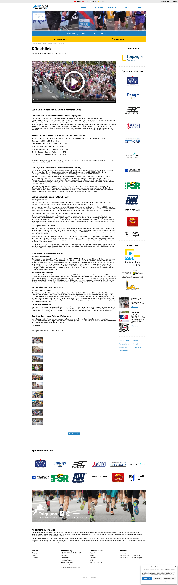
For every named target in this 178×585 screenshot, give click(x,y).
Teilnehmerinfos (42, 43)
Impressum (167, 581)
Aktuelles (136, 344)
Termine (93, 558)
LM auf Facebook (124, 341)
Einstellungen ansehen (169, 578)
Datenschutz (85, 577)
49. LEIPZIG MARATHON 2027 (71, 553)
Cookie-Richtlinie (152, 581)
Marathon (64, 555)
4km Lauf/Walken (66, 560)
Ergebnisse (99, 7)
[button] (175, 567)
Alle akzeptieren (147, 578)
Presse (34, 555)
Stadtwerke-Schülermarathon (70, 567)
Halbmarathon (65, 558)
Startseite (34, 43)
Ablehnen (157, 578)
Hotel (92, 555)
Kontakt (135, 341)
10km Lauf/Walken (67, 562)
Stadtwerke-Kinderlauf (68, 565)
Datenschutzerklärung (160, 581)
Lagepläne (93, 553)
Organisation (36, 553)
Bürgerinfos (137, 347)
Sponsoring (35, 558)
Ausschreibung (124, 344)
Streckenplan (123, 351)
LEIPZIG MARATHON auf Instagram (131, 558)
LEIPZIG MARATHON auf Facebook (131, 555)
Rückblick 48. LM (96, 562)
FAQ (91, 560)
